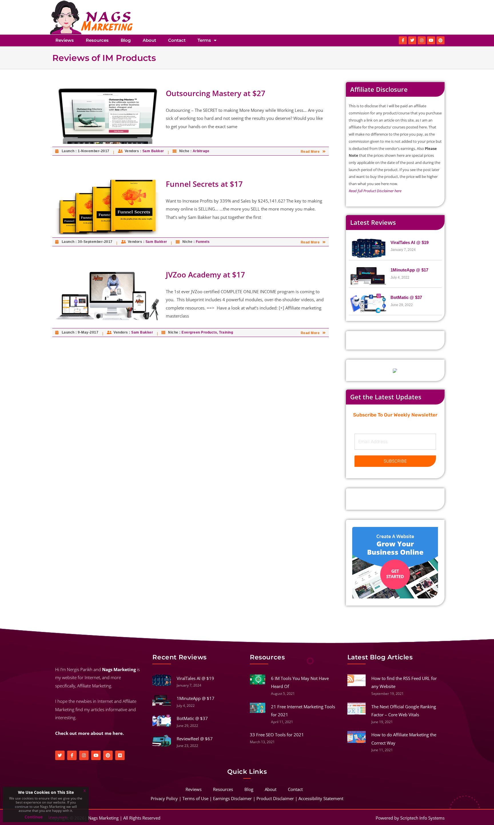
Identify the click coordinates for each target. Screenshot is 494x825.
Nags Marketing (103, 818)
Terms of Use (195, 798)
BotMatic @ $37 (406, 297)
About (149, 40)
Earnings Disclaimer (232, 798)
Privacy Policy (164, 798)
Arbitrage (201, 151)
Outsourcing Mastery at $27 (215, 93)
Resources (97, 40)
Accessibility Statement (320, 798)
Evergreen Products (199, 332)
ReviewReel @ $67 (195, 738)
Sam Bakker (153, 151)
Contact (177, 40)
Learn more (57, 817)
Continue (34, 817)
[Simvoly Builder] (395, 562)
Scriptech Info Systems (422, 818)
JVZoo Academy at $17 (205, 274)
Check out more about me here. (89, 733)
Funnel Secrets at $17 (204, 184)
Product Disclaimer (275, 798)
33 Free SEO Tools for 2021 (277, 734)
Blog (126, 40)
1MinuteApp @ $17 (409, 269)
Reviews (64, 40)
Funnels (203, 242)
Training (226, 332)
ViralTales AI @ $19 (410, 242)
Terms (204, 40)
